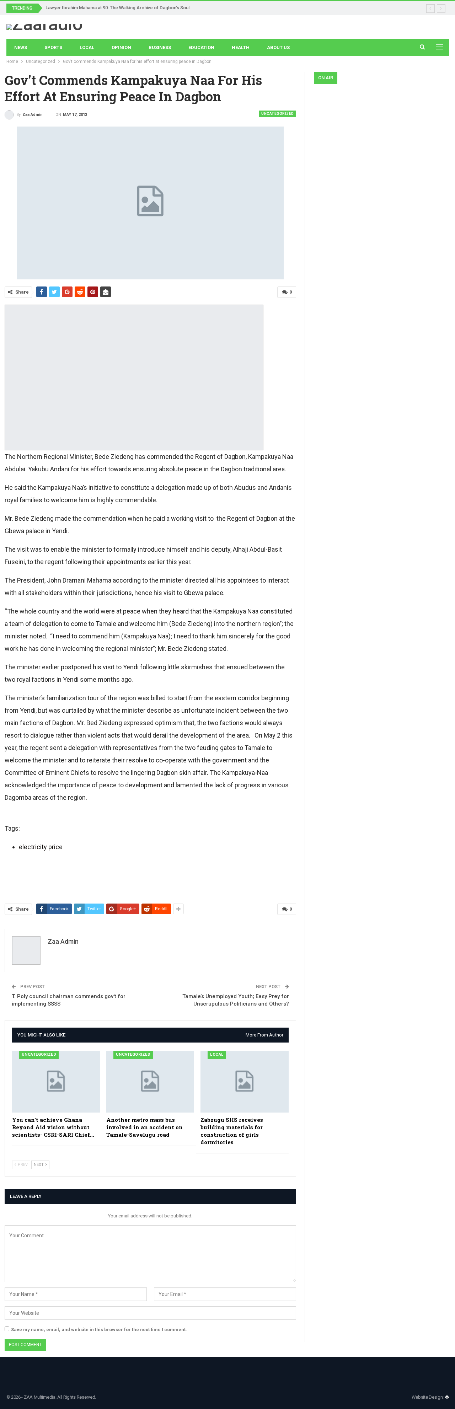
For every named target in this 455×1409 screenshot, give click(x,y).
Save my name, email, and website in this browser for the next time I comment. (99, 1329)
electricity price (41, 847)
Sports (53, 47)
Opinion (121, 47)
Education (201, 47)
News (20, 47)
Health (241, 47)
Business (160, 47)
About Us (278, 47)
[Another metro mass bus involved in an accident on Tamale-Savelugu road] (150, 1081)
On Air (325, 77)
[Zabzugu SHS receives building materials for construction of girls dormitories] (244, 1081)
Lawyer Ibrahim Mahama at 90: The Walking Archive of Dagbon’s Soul (117, 7)
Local (87, 47)
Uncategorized (277, 114)
